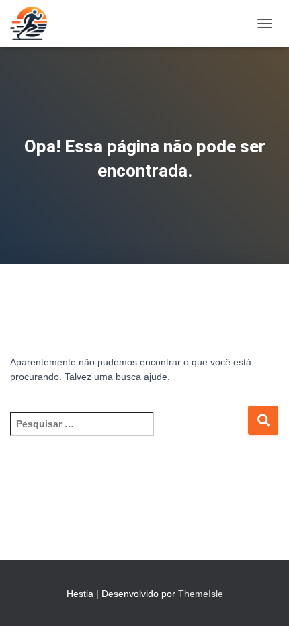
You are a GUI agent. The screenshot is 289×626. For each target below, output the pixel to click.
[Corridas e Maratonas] (33, 23)
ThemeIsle (200, 593)
